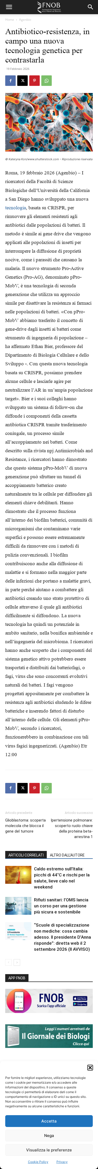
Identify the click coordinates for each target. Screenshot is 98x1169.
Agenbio (25, 19)
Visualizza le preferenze (49, 1149)
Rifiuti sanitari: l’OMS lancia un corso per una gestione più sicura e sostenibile (61, 906)
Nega (49, 1135)
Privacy (62, 1162)
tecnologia (15, 207)
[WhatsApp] (46, 80)
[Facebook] (10, 80)
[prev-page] (8, 962)
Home (9, 19)
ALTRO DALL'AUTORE (67, 855)
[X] (22, 80)
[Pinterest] (34, 80)
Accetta (49, 1121)
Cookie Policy (38, 1162)
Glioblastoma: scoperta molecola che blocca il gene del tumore (25, 826)
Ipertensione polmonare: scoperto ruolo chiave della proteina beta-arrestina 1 (72, 828)
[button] (90, 1067)
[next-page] (17, 962)
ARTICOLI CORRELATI (26, 855)
